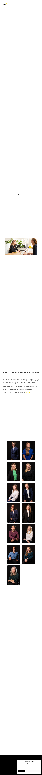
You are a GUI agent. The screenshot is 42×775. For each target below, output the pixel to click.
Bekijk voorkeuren (37, 770)
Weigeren (29, 770)
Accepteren (21, 770)
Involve (30, 636)
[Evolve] (5, 4)
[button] (39, 761)
